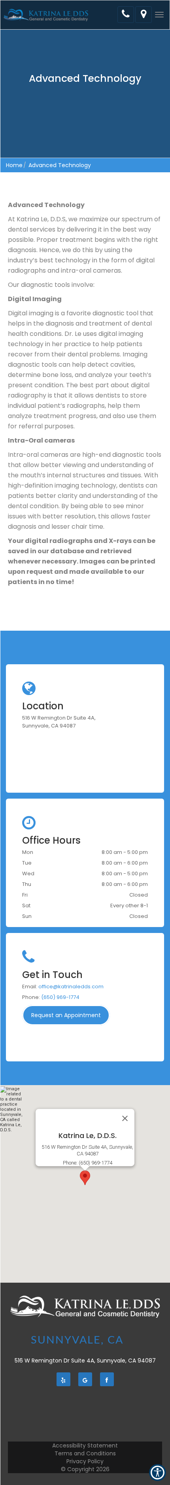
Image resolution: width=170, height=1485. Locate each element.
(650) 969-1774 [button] (60, 997)
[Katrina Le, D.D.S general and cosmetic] (45, 15)
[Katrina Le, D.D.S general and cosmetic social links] (63, 1379)
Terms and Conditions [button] (85, 1453)
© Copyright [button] (85, 1469)
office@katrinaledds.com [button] (71, 986)
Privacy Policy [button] (85, 1461)
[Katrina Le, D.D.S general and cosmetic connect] (125, 14)
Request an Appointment (66, 1015)
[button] (159, 14)
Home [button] (14, 165)
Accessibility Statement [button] (85, 1445)
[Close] (124, 1118)
